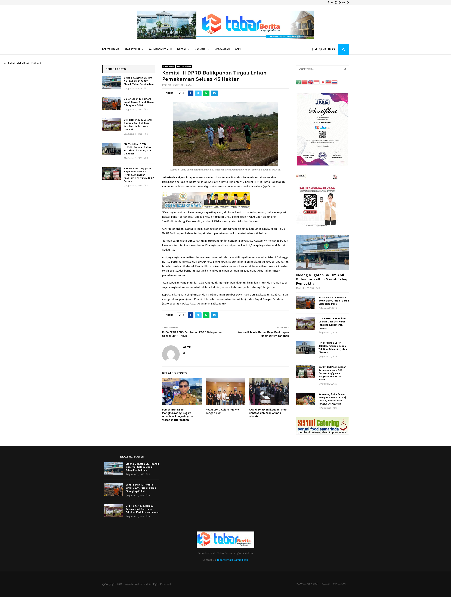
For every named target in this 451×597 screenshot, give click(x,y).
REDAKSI (326, 584)
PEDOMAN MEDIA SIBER (307, 584)
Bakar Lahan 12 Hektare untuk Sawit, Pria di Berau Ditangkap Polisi (139, 102)
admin (168, 85)
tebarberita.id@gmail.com (233, 559)
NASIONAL (201, 49)
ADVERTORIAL (132, 49)
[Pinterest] (325, 49)
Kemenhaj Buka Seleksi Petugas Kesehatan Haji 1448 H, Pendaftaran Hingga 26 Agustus (333, 399)
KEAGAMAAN (222, 49)
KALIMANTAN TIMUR (160, 49)
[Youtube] (330, 49)
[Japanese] (323, 82)
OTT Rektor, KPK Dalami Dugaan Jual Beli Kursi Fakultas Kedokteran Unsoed (138, 124)
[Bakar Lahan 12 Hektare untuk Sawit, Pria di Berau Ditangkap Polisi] (111, 103)
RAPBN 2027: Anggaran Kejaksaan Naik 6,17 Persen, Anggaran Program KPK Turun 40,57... (332, 373)
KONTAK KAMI (339, 584)
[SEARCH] (345, 68)
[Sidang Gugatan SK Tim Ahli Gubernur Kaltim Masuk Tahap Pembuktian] (111, 82)
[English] (311, 82)
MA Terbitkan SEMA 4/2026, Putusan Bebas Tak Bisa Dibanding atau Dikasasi (138, 149)
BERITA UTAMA (110, 49)
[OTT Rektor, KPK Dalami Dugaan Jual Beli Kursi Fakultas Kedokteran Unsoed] (111, 124)
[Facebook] (313, 49)
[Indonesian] (317, 82)
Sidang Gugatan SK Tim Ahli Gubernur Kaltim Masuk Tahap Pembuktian (139, 81)
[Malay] (329, 82)
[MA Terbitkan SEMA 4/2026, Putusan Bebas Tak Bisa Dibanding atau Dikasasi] (111, 149)
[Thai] (335, 82)
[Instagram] (321, 49)
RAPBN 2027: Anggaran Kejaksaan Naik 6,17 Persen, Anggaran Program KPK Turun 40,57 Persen (139, 175)
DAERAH (182, 49)
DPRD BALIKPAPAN (184, 67)
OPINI (238, 49)
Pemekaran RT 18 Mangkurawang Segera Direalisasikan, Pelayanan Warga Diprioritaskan (178, 415)
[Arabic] (299, 82)
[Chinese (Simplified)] (305, 82)
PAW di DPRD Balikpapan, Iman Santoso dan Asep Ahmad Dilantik (268, 413)
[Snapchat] (334, 49)
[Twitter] (317, 49)
